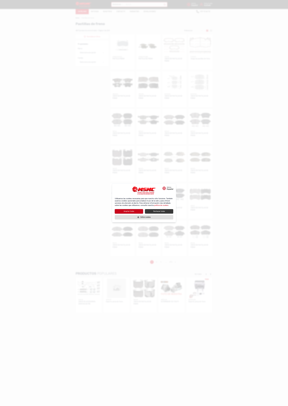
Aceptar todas (129, 211)
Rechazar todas (159, 211)
